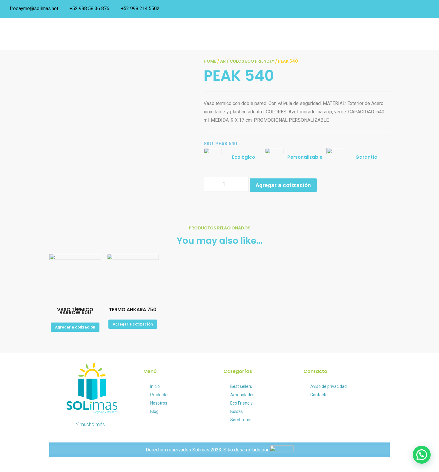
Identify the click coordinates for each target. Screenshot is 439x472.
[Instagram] (430, 9)
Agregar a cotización (283, 185)
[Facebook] (417, 9)
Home (210, 61)
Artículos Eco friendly (247, 61)
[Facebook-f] (308, 411)
